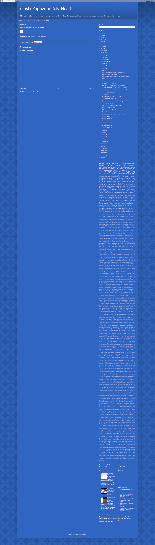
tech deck (120, 431)
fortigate (100, 317)
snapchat (125, 415)
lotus (134, 354)
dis (113, 298)
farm (126, 221)
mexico (132, 360)
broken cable (130, 270)
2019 (102, 44)
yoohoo (114, 458)
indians (122, 191)
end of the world (130, 308)
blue (113, 266)
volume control (113, 449)
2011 (102, 146)
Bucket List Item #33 (107, 116)
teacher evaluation (112, 431)
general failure (122, 319)
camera (133, 273)
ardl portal (126, 254)
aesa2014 (130, 173)
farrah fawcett (130, 311)
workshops (101, 240)
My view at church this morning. (110, 74)
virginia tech (103, 449)
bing (113, 263)
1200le (122, 241)
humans (131, 335)
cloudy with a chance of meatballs (113, 282)
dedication (133, 293)
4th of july (130, 243)
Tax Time (131, 246)
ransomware (106, 401)
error (115, 221)
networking (125, 172)
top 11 (125, 439)
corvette (131, 216)
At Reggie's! (105, 94)
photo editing (114, 230)
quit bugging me (104, 400)
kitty (108, 347)
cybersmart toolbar (103, 293)
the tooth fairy (110, 438)
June (103, 130)
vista (122, 210)
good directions (117, 324)
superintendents (113, 426)
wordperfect (131, 238)
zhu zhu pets (128, 458)
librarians (133, 350)
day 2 (121, 293)
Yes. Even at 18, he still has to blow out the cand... (115, 85)
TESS (127, 246)
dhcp (117, 297)
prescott (117, 395)
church (131, 214)
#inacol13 (106, 173)
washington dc (128, 210)
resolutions (101, 403)
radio (106, 232)
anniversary (128, 195)
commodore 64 (110, 178)
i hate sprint (109, 336)
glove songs (113, 322)
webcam (108, 452)
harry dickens (116, 224)
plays (124, 390)
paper (112, 384)
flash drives (130, 314)
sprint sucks (111, 420)
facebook (116, 175)
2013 (102, 57)
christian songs (118, 279)
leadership (129, 225)
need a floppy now (103, 371)
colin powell (107, 284)
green (100, 327)
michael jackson (105, 176)
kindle (118, 202)
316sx (116, 243)
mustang (101, 368)
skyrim (123, 194)
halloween (125, 200)
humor (109, 202)
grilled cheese (124, 327)
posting (122, 393)
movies (124, 181)
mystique (127, 368)
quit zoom (110, 400)
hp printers (114, 335)
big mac (121, 262)
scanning (121, 407)
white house (114, 238)
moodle (128, 227)
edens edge (105, 221)
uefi (103, 445)
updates (103, 210)
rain (109, 232)
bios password (122, 263)
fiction (115, 312)
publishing (101, 232)
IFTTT (101, 163)
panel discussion (106, 384)
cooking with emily (102, 289)
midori (108, 362)
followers (106, 316)
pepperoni (101, 387)
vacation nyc (116, 210)
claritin (107, 281)
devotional (112, 297)
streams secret (109, 423)
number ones (107, 376)
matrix (110, 227)
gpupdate (109, 325)
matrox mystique (108, 358)
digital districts (132, 297)
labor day (101, 349)
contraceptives (108, 287)
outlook (133, 228)
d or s (109, 293)
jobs (125, 225)
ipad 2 (105, 341)
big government (107, 262)
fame (102, 311)
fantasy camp (107, 311)
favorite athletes (102, 312)
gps (120, 200)
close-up (133, 281)
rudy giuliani (106, 406)
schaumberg (127, 407)
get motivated (115, 320)
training (115, 187)
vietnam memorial (122, 447)
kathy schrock (103, 346)
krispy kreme (122, 347)
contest (121, 216)
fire (127, 312)
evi (107, 309)
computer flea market (128, 284)
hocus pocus (108, 331)
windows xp (109, 453)
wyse (106, 240)
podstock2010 (121, 205)
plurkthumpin (101, 392)
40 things (112, 168)
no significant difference (119, 228)
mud (103, 228)
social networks (131, 206)
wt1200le (129, 455)
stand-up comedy (131, 420)
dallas (119, 217)
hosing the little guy (103, 333)
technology (104, 168)
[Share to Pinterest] (41, 42)
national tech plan (114, 369)
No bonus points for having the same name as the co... (116, 89)
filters (124, 312)
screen (105, 409)
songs (108, 208)
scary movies (128, 232)
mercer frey (107, 360)
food (115, 316)
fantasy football (114, 311)
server (102, 233)
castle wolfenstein (119, 276)
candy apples (103, 274)
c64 (110, 214)
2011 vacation (107, 181)
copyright (126, 216)
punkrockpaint (121, 398)
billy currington (108, 263)
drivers (121, 219)
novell (128, 374)
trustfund (117, 444)
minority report (130, 362)
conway (131, 287)
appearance (101, 213)
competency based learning (112, 216)
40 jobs (124, 243)
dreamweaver (122, 303)
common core (102, 216)
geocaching (101, 320)
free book (114, 222)
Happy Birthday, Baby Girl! (109, 107)
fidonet (120, 312)
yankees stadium (113, 457)
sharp (105, 412)
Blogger (84, 534)
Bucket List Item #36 (107, 118)
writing (113, 172)
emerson (107, 308)
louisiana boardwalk (109, 355)
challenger (122, 278)
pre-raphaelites (126, 230)
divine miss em (113, 300)
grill (118, 327)
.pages (122, 240)
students (115, 235)
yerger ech (121, 457)
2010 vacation (111, 195)
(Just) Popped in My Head (45, 8)
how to (103, 335)
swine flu (101, 428)
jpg (134, 344)
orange (123, 381)
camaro (128, 273)
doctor (106, 301)
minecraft (119, 362)
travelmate (108, 444)
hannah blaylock (115, 328)
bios (117, 263)
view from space (131, 447)
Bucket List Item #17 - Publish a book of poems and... (115, 114)
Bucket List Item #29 (107, 125)
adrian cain (101, 251)
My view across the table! (108, 92)
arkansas (105, 255)
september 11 (113, 411)
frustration (131, 317)
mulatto (102, 366)
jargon (108, 344)
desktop (122, 295)
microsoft (116, 192)
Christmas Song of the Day (125, 168)
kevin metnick (125, 346)
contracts (114, 287)
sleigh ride (131, 414)
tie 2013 (109, 187)
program (111, 396)
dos (124, 189)
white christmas (124, 452)
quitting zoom (116, 400)
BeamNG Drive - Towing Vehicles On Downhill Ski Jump (111, 491)
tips (132, 194)
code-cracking (125, 282)
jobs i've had (123, 344)
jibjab (118, 344)
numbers (114, 376)
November (105, 61)
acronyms (119, 249)
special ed (131, 417)
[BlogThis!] (36, 42)
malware (108, 357)
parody (114, 179)
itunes (121, 225)
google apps (108, 191)
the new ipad (109, 436)
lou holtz (102, 355)
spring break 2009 (124, 183)
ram (112, 232)
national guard (106, 369)
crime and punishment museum (124, 290)
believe (126, 260)
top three (109, 441)
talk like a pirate (106, 430)
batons (118, 260)
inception (120, 338)
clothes (102, 282)
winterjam (119, 453)
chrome (131, 279)
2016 (102, 50)
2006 (102, 157)
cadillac (108, 273)
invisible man (127, 339)
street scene (116, 423)
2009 (102, 150)
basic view (109, 260)
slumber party (108, 415)
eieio (128, 306)
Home (20, 20)
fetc (131, 172)
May (103, 132)
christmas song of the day (120, 170)
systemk (120, 428)
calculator (117, 273)
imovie (105, 338)
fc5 (108, 312)
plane (120, 390)
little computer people (115, 354)
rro (132, 205)
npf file (132, 374)
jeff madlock (113, 344)
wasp (127, 450)
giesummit (122, 175)
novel (121, 192)
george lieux (108, 320)
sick (123, 233)
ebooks (115, 306)
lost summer (128, 354)
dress (128, 303)
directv (109, 298)
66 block (118, 211)
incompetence (126, 338)
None (132, 244)
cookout (109, 289)
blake (111, 265)
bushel (123, 271)
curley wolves (106, 217)
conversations (126, 287)
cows (100, 217)
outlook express (110, 382)
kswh (128, 347)
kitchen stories (102, 347)
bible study (126, 213)
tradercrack (113, 442)
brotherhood (101, 271)
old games (130, 203)
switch (105, 428)
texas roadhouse (107, 434)
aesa (123, 173)
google (114, 181)
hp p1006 (109, 335)
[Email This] (35, 42)
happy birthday (109, 224)
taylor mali (122, 430)
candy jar (109, 274)
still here (102, 423)
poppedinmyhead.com (103, 393)
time (105, 439)
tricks (100, 195)
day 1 (117, 293)
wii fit (130, 452)
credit (115, 290)
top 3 (129, 439)
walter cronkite (111, 450)
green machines (106, 327)
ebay (111, 306)
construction (126, 197)
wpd (117, 455)
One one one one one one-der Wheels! (112, 105)
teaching (123, 208)
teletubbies (107, 433)
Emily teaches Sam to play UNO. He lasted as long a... (116, 76)
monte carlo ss (132, 363)
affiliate (113, 251)
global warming (106, 322)
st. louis (124, 420)
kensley (119, 346)
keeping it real (113, 346)
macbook (101, 192)
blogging (112, 197)
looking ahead (125, 202)
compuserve (119, 284)
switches (110, 428)
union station (108, 445)
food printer (120, 316)
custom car (131, 292)
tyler (105, 195)
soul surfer (125, 417)
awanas (131, 257)
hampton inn (107, 328)
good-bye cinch (124, 324)
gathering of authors (126, 222)
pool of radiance (123, 392)
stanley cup (108, 422)
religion (116, 401)
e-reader (131, 305)
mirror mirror (101, 363)
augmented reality (107, 257)
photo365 (128, 163)
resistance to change (129, 401)
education (128, 178)
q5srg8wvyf (132, 398)
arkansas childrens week (113, 255)
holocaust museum (116, 331)
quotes (122, 400)
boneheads (123, 268)
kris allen (116, 347)
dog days (122, 301)
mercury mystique (114, 360)
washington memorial (120, 450)
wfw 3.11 (113, 452)
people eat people (123, 385)
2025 (102, 33)
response (112, 403)
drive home (132, 303)
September (105, 65)
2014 (102, 55)
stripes (121, 423)
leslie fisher (114, 350)
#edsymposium (116, 240)
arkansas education (118, 213)
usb (128, 236)
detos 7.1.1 (101, 297)
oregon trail (129, 381)
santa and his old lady (124, 406)
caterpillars (130, 276)
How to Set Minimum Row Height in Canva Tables (111, 475)
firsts (116, 314)
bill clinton (126, 262)
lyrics (102, 203)
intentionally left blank (107, 339)
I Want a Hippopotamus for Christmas (121, 244)
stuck (110, 235)
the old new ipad (125, 436)
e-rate (127, 305)
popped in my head (128, 192)
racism (129, 400)
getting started (122, 320)
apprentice (129, 252)
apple (120, 184)
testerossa (128, 433)
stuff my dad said (117, 425)
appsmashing (108, 213)
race (126, 400)
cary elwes (105, 276)
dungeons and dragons (128, 219)
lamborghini (107, 349)
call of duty (123, 273)
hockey (102, 331)
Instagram (118, 165)
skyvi (126, 414)
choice (108, 279)
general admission (114, 319)
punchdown (114, 398)
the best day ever (128, 434)
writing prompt (123, 455)
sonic (120, 417)
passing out (131, 384)
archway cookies (118, 254)
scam (117, 407)
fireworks (131, 312)
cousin (128, 289)
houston (128, 333)
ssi (121, 420)
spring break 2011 (124, 419)
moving (125, 365)
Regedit (110, 246)
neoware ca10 (124, 371)
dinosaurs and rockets (105, 198)
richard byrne (117, 232)
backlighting (101, 259)
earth (100, 306)
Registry (115, 246)
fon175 (111, 316)
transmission (130, 442)
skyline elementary (119, 414)
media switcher (130, 358)
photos (127, 186)
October (104, 63)
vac (124, 445)
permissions (107, 387)
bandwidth (126, 259)
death (132, 197)
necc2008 (131, 369)
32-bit (120, 243)
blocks (127, 265)
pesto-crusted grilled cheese (123, 387)
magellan (120, 355)
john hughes (129, 344)
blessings (116, 265)
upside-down (115, 445)
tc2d (132, 430)
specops (101, 419)
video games (122, 187)
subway (128, 425)
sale (110, 406)
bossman (106, 214)
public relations (107, 398)
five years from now (122, 314)
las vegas (117, 349)
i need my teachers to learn (118, 336)
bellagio (130, 260)
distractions (106, 300)
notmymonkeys (112, 374)
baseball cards (107, 189)
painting (101, 205)
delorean (102, 295)
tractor (107, 442)
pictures (133, 186)
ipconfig (109, 341)
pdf (116, 385)
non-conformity (125, 373)
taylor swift (128, 430)
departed (113, 295)
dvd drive (122, 305)
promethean (121, 396)
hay (114, 330)
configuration (119, 285)
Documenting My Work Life (109, 98)
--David (123, 466)
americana (109, 252)
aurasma (115, 257)
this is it (122, 438)
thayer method (120, 434)
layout (132, 349)
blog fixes (131, 265)
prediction (112, 395)
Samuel (123, 211)
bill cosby (131, 262)
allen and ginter (127, 251)
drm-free (102, 305)
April (103, 134)
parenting (125, 384)
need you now (111, 371)
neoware (117, 371)
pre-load (101, 395)
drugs (111, 305)
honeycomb (131, 331)
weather (108, 238)
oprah (119, 381)
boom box (128, 268)
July (103, 70)
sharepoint (102, 175)
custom (125, 292)
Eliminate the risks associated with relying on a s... (127, 495)
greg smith (114, 327)
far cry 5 (120, 311)
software (103, 208)
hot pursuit (115, 191)
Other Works (27, 20)
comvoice (101, 285)
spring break (115, 419)
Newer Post (23, 88)
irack (120, 341)
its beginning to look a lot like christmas (110, 343)
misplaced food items (121, 227)
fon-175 (109, 222)
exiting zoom (117, 309)
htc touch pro (126, 335)
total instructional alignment (109, 236)
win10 (134, 452)
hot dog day (114, 333)
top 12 (128, 208)
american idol (104, 165)
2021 (102, 39)
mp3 (129, 365)
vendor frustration (130, 445)
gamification (101, 319)
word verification (106, 455)
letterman (128, 350)
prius (107, 396)
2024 (102, 35)
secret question (111, 409)
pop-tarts (131, 392)
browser (107, 271)
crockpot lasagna (113, 292)
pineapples (128, 388)
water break (132, 450)
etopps (128, 189)
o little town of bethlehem (122, 376)
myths (132, 368)
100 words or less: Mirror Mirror (110, 109)
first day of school (102, 314)
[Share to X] (38, 42)
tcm (100, 431)
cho (104, 279)
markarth (113, 357)
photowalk (113, 388)
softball (111, 417)
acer (114, 249)
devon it (107, 297)
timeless (109, 439)
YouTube (114, 163)
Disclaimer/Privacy (45, 20)
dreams (115, 198)
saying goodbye (111, 407)
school (133, 232)
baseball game (102, 260)
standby (102, 422)
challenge (115, 214)
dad (119, 172)
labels (132, 347)
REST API (105, 246)
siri (129, 412)
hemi (104, 202)
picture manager (120, 388)
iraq (117, 225)
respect (106, 403)
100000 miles (105, 241)
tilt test (102, 439)
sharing (100, 412)
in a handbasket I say (112, 338)
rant (112, 401)
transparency (102, 444)
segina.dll (128, 409)
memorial (101, 360)
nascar (100, 369)
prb (126, 393)
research (121, 401)
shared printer (130, 411)
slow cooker (101, 415)
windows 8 (103, 453)
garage (107, 319)
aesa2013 (127, 176)
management (104, 227)
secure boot (118, 409)
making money (102, 357)
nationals (121, 369)
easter (100, 221)
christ (112, 279)
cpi (101, 290)
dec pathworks (126, 293)
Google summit (116, 173)
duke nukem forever (125, 198)
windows (107, 170)
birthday (133, 176)
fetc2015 (108, 200)
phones (107, 205)
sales (122, 232)
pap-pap (102, 230)
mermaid (121, 360)
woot (126, 238)
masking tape (128, 357)
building (118, 271)
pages (132, 382)
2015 (102, 53)
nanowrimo (121, 186)
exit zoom (112, 309)
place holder (110, 390)
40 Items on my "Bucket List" (109, 83)
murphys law (119, 366)
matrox (102, 358)
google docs (101, 224)
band (121, 259)
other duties (128, 228)
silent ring (120, 412)
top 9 (104, 441)
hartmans (123, 328)
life (105, 352)
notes (130, 181)
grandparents (122, 325)
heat (123, 330)
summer (133, 425)
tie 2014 (120, 176)
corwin (118, 289)
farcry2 (125, 311)
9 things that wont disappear (106, 244)
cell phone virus (109, 278)
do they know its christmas (123, 300)
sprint (100, 420)
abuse (132, 247)
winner (114, 453)
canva (114, 274)
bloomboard (108, 266)
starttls (113, 422)
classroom (112, 281)
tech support (114, 176)
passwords (112, 385)
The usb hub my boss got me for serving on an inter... (115, 101)
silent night (115, 412)
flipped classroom (102, 222)
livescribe (122, 354)
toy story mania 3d (127, 441)
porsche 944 (117, 393)
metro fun (127, 360)
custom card (113, 217)
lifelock (109, 352)
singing (125, 412)
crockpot (106, 292)
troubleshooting (124, 167)
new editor (113, 373)
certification (116, 278)
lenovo (108, 350)
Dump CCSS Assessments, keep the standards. (114, 72)
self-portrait (106, 411)
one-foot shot (106, 379)
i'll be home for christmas (130, 336)
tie (100, 173)
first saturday (110, 314)
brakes (104, 270)
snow (117, 206)
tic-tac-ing (128, 438)
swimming (131, 426)
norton (106, 374)
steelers (120, 179)
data (123, 217)
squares (117, 420)
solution (116, 417)
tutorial (133, 444)
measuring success (122, 358)
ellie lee (131, 306)
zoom (110, 240)
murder (106, 366)
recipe (114, 194)
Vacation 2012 (130, 211)
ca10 (100, 273)
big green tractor (114, 262)
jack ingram (103, 344)
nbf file (126, 369)
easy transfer (105, 306)
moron (114, 365)
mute (106, 368)
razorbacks (108, 194)
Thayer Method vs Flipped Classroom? (112, 96)
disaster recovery (119, 298)
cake (113, 273)
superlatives (120, 426)
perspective (113, 387)
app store (123, 252)
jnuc (128, 175)
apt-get (104, 254)
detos (127, 295)
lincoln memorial (127, 352)
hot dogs (119, 333)
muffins (133, 365)
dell (104, 219)
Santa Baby (121, 246)
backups (116, 259)
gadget (119, 222)
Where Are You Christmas (104, 247)
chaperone (128, 278)
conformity (126, 285)
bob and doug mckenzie (127, 266)
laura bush (127, 349)
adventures (108, 251)
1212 (127, 241)
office (100, 377)
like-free (114, 352)
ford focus (127, 316)
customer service (120, 178)
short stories (107, 233)
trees (113, 444)
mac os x (132, 175)
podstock (113, 205)
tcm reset (105, 431)
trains (125, 442)
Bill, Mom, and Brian (107, 78)
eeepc (124, 306)
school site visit (114, 183)
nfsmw (118, 373)
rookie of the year (128, 404)
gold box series (109, 324)
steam (106, 235)
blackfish (106, 265)
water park (103, 452)
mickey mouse (102, 362)
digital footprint (103, 298)
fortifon (132, 316)
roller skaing (120, 404)
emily (100, 170)
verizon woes (102, 447)
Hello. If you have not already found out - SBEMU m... (127, 508)
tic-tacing (133, 438)
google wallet (103, 325)
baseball (126, 184)
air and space (119, 251)
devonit (107, 219)
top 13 (133, 208)
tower (120, 441)
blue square (118, 266)
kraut (112, 347)
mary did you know (120, 357)
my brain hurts (112, 368)
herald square (128, 330)
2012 (102, 144)
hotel (124, 333)
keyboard (131, 346)
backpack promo (109, 259)
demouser (108, 295)
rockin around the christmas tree (109, 404)
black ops (129, 263)
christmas (126, 214)
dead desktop (128, 217)
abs (128, 247)
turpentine (129, 444)
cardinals (123, 274)
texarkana (131, 235)
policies (116, 392)
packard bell (117, 382)
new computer (106, 373)
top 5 (132, 439)
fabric (129, 309)
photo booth (106, 388)
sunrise (102, 426)
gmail (102, 191)
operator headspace (112, 381)
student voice (127, 423)
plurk (107, 183)
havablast (129, 328)
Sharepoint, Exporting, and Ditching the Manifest (114, 87)
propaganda (128, 396)
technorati (101, 433)
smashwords (128, 233)
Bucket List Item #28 (107, 123)
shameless (124, 411)
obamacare (131, 376)
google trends (132, 324)
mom (106, 203)
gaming (133, 167)
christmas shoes (125, 279)
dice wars (126, 297)
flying (133, 189)
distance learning (117, 189)
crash (111, 290)
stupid (128, 194)
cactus (104, 273)
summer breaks (115, 208)
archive (112, 254)
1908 (131, 241)
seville (118, 411)
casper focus (111, 276)
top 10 (121, 439)
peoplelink (131, 385)
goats (130, 322)
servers (112, 206)
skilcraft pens (103, 414)
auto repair (126, 257)
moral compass (108, 365)
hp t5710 (120, 335)
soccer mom (105, 417)
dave (113, 293)
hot (109, 333)
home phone (131, 224)
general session (130, 319)
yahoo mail (107, 457)
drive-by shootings (114, 219)
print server (101, 396)
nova (124, 374)
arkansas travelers (123, 255)
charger (131, 184)
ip (132, 339)
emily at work (113, 308)
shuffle (119, 233)
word (124, 453)
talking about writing (128, 179)
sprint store (105, 420)
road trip (129, 403)
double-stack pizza (114, 303)
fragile (115, 317)
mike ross (113, 362)
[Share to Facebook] (39, 42)
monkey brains (124, 363)
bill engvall (101, 263)
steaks (117, 422)
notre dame (119, 374)
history (125, 224)
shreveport (114, 233)
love (116, 355)
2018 (102, 46)
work (107, 172)
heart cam (118, 330)
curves (120, 292)
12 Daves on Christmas (115, 241)
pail (100, 384)
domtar (132, 301)
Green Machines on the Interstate (110, 112)
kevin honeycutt (129, 191)
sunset (106, 426)
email (111, 221)
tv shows (119, 236)
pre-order (106, 395)
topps (100, 236)
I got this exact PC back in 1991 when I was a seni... (126, 504)
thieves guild (116, 438)
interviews (114, 339)
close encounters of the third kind (123, 281)
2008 (102, 152)
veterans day (109, 447)
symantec (115, 428)
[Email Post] (32, 42)
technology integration (128, 431)
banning (131, 259)
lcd (99, 350)
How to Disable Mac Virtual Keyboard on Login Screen (111, 499)
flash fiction (115, 200)
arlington (130, 255)
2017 (102, 48)
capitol (118, 274)
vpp (118, 449)
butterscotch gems (129, 271)
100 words (127, 240)
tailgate (129, 428)
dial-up (120, 297)
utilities (120, 445)
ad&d (129, 249)
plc (127, 390)
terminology (113, 433)
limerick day (119, 352)
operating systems (103, 381)
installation (108, 225)
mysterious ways (119, 368)
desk (118, 295)
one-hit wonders (114, 379)
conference (118, 197)
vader (132, 236)
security (107, 206)
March (104, 136)
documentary (112, 301)
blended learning (104, 197)
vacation (109, 210)
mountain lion (119, 365)
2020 (102, 42)
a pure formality (123, 247)
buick (115, 271)
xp (134, 210)
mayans (114, 358)
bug (111, 271)
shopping (103, 187)
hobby (133, 330)
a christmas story (114, 247)
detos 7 (131, 295)
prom (116, 396)
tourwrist (115, 441)
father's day (131, 221)
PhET (100, 246)
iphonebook (115, 341)
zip (132, 458)
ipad (109, 186)
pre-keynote (131, 393)
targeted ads (116, 430)
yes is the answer (128, 457)
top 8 (100, 441)
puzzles (126, 398)
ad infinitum (124, 249)
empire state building (121, 308)
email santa (101, 308)
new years (117, 203)
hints (121, 224)
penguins (108, 230)
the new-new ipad (117, 436)
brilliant (124, 270)
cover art (133, 289)
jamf (119, 181)
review (128, 205)
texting (114, 434)
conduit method (113, 285)
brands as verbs (111, 270)
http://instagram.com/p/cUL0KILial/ (37, 36)
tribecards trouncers (105, 184)
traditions (119, 442)
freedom (119, 317)
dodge (118, 301)
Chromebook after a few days (109, 120)
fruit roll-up (125, 317)
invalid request (121, 339)
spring (110, 419)
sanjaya (101, 206)
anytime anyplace (116, 252)
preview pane (123, 395)
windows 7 (114, 184)
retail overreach (122, 403)
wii (122, 238)
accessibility (109, 249)
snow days (123, 206)
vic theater (115, 447)
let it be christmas (121, 350)
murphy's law (112, 366)
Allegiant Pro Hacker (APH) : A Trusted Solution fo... (127, 499)
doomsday (107, 303)
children (120, 214)
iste (123, 341)
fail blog (133, 309)
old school (127, 377)
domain (127, 301)
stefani (127, 422)
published (101, 194)
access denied (102, 249)
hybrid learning (102, 336)
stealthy (122, 422)
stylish (124, 425)
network (111, 203)
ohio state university (107, 377)
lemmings (104, 350)
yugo (118, 458)
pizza (105, 390)
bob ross (107, 268)
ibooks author (102, 225)
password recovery (103, 385)
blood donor (101, 266)
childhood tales (102, 186)
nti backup (101, 376)
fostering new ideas (108, 317)
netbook (129, 371)
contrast (119, 287)
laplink (112, 349)
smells (121, 415)
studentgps (110, 425)
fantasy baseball (120, 221)
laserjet (122, 349)
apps (134, 195)
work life (113, 167)
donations (101, 303)
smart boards (115, 415)
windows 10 (130, 187)
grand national (115, 325)
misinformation (109, 363)
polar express (110, 392)
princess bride (130, 395)
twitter (124, 236)
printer (132, 230)
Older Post (91, 88)
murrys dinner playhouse (128, 366)
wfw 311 (118, 452)
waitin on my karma (125, 449)
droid (107, 305)
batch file (114, 260)
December (105, 59)
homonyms (124, 331)
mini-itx (124, 362)
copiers (114, 289)
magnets (125, 355)
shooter (109, 412)
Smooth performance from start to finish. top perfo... (126, 490)
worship (112, 455)
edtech (119, 306)
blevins (131, 213)
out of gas (103, 382)
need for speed (107, 179)
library (102, 352)
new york (124, 203)
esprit (104, 309)
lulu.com (133, 202)
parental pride (118, 384)
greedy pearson (130, 325)
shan (119, 194)
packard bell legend (125, 382)
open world (131, 379)
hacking (130, 327)
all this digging (119, 195)
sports (106, 419)
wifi (119, 238)
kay (108, 346)
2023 (102, 37)
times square (115, 439)
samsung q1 (115, 406)
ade (132, 249)
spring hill (131, 419)
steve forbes (132, 422)
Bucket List (36, 20)
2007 (102, 155)
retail (117, 403)
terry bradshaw (121, 433)
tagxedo (126, 235)
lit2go (108, 354)
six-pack (133, 412)
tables (125, 428)
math (134, 357)
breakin (119, 270)
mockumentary (116, 363)
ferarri (111, 312)
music (107, 228)
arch (108, 254)
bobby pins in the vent (114, 268)
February (104, 139)
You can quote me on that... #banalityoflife (113, 81)
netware (111, 228)
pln (120, 230)
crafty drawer (106, 290)
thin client (132, 183)
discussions (126, 298)
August (104, 68)
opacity (126, 379)
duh (118, 305)
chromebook (101, 281)
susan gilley (120, 235)
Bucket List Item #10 (107, 127)
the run (104, 438)
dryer (115, 305)
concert (106, 285)
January (104, 141)
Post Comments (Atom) (33, 91)
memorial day (108, 192)
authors (120, 257)
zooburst (101, 460)
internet (113, 225)
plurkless (131, 390)
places (116, 390)
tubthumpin (123, 444)
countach (123, 289)
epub (100, 309)
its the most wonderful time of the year (127, 343)
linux (104, 354)
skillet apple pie (111, 414)
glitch (132, 222)
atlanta (100, 189)
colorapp (113, 284)
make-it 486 (131, 355)
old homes (121, 377)
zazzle (122, 458)
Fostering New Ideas (107, 103)
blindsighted (121, 265)
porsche (111, 393)
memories (114, 186)
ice (101, 338)
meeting (114, 227)
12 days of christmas (105, 211)
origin (134, 381)
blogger (100, 214)
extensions (124, 309)
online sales (121, 379)
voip (108, 449)
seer (124, 409)
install (114, 202)
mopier (102, 365)
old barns (115, 377)
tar (111, 430)
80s (134, 243)
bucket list (109, 175)
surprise (126, 426)
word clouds (128, 453)
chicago (103, 178)
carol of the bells (130, 274)
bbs (122, 260)
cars (100, 276)
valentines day (102, 238)
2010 (102, 148)
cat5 (125, 276)
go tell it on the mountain (122, 322)
